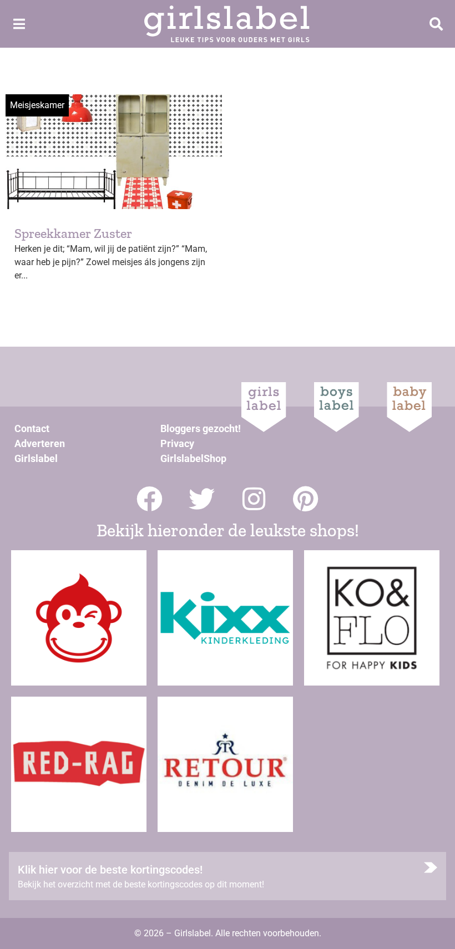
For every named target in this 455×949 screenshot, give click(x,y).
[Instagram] (254, 499)
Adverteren (39, 443)
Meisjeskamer (37, 105)
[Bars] (19, 24)
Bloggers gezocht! (200, 428)
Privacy (177, 443)
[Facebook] (149, 499)
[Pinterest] (306, 499)
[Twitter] (202, 499)
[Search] (436, 24)
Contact (31, 428)
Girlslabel (36, 458)
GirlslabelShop (193, 458)
